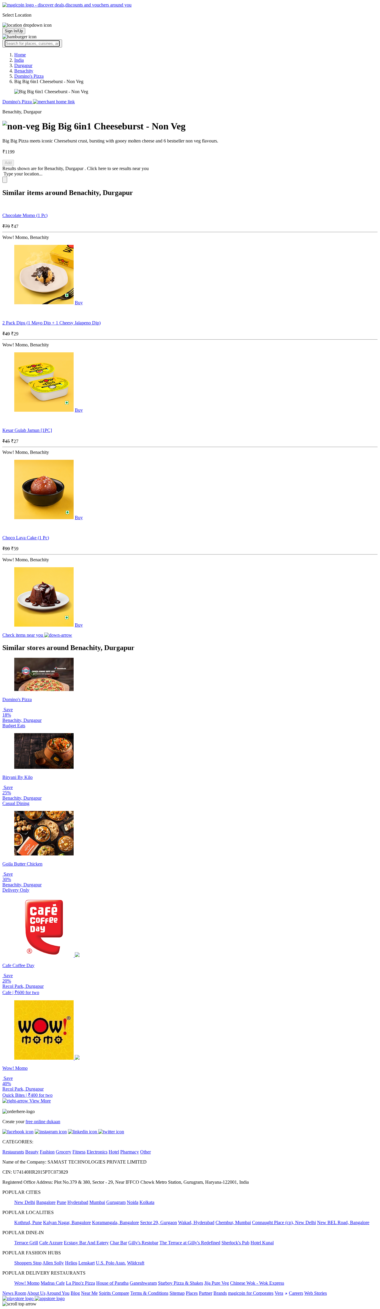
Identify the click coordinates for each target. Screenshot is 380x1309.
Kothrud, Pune (28, 1222)
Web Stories (315, 1293)
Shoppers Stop (28, 1262)
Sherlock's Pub (235, 1242)
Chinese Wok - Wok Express (257, 1283)
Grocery (63, 1151)
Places (192, 1293)
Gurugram (116, 1202)
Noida (132, 1202)
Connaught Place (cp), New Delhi (284, 1222)
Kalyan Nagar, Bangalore (67, 1222)
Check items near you (23, 635)
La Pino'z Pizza (80, 1283)
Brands (220, 1293)
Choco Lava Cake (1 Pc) (25, 537)
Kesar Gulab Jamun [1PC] (27, 430)
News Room (14, 1293)
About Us (36, 1293)
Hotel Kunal (262, 1242)
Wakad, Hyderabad (196, 1222)
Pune (61, 1202)
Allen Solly (53, 1262)
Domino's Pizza (17, 101)
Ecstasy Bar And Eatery (86, 1242)
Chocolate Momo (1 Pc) (25, 215)
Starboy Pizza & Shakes (180, 1283)
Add (8, 163)
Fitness (79, 1151)
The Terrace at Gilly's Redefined (189, 1242)
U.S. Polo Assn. (111, 1262)
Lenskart (86, 1262)
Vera (279, 1293)
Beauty (32, 1151)
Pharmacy (129, 1151)
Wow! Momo (26, 1283)
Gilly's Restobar (143, 1242)
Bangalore (46, 1202)
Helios (71, 1262)
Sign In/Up (14, 31)
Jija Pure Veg (216, 1283)
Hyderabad (77, 1202)
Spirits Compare (114, 1293)
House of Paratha (112, 1283)
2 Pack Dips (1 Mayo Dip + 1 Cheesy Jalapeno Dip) (51, 322)
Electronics (97, 1151)
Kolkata (147, 1202)
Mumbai (97, 1202)
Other (145, 1151)
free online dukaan (43, 1121)
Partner (205, 1293)
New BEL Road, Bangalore (343, 1222)
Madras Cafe (53, 1283)
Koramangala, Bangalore (115, 1222)
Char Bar (118, 1242)
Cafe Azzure (51, 1242)
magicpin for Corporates (250, 1293)
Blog (75, 1293)
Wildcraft (135, 1262)
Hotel (114, 1151)
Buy (79, 302)
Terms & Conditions (149, 1293)
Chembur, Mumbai (233, 1222)
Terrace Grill (26, 1242)
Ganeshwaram (143, 1283)
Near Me (89, 1293)
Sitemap (177, 1293)
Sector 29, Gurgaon (158, 1222)
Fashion (47, 1151)
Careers (296, 1293)
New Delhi (24, 1202)
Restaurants (13, 1151)
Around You (57, 1293)
